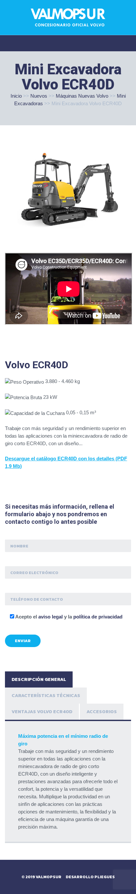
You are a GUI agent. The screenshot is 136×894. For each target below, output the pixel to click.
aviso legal (50, 616)
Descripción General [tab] (39, 679)
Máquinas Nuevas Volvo (82, 96)
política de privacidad (97, 616)
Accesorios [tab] (101, 711)
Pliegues (104, 877)
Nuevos (38, 96)
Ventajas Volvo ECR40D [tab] (42, 711)
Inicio (16, 96)
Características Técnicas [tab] (46, 695)
